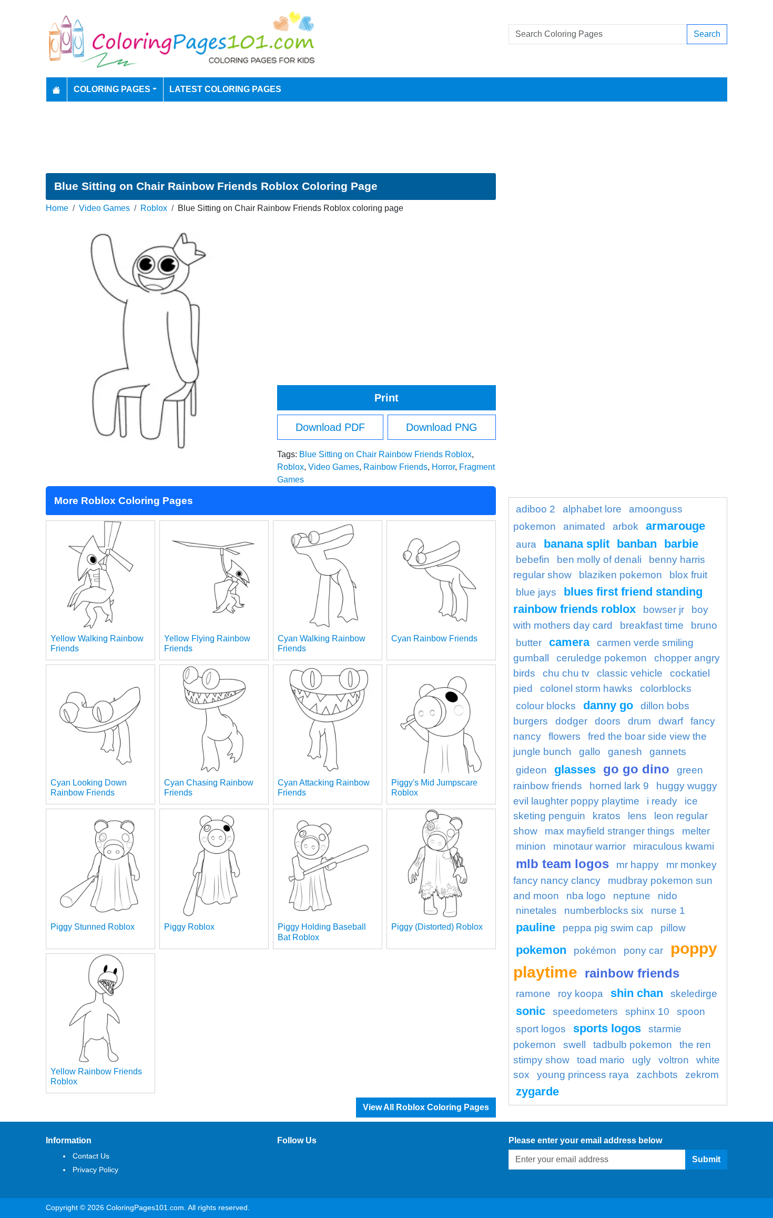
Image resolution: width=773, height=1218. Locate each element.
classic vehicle (630, 673)
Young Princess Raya (583, 1074)
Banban (637, 543)
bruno (704, 625)
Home (57, 208)
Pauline (535, 927)
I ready (662, 801)
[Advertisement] (386, 137)
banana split (576, 543)
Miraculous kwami (673, 846)
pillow (673, 927)
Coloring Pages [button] (112, 89)
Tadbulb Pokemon (632, 1044)
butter (529, 642)
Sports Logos (607, 1028)
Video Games (104, 208)
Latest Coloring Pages (225, 89)
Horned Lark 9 (619, 785)
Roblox (153, 208)
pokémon (595, 950)
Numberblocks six (604, 910)
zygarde (537, 1091)
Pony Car (643, 950)
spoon (691, 1011)
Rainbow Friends (395, 466)
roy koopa (580, 993)
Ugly (641, 1059)
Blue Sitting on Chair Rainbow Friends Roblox (385, 454)
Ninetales (536, 910)
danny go (608, 705)
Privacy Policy (95, 1169)
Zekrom (702, 1074)
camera (569, 642)
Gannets (667, 751)
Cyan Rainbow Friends (434, 638)
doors (608, 721)
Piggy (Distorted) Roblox (437, 926)
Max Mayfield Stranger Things (610, 831)
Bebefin (533, 559)
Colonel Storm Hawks (586, 688)
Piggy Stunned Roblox (92, 926)
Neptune (631, 895)
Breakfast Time (652, 625)
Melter (696, 831)
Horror (443, 466)
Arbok (625, 526)
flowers (564, 736)
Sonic (530, 1011)
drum (639, 721)
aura (526, 544)
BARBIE (681, 543)
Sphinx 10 (647, 1011)
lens (637, 815)
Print (386, 398)
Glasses (575, 769)
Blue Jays (536, 592)
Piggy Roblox (189, 926)
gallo (590, 751)
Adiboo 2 (535, 509)
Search (707, 33)
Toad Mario (601, 1059)
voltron (673, 1059)
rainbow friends (632, 973)
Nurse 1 (668, 910)
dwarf (670, 721)
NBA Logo (586, 895)
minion (531, 846)
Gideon (531, 770)
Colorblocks (665, 688)
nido (667, 895)
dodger (571, 721)
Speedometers (585, 1011)
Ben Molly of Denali (599, 559)
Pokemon (541, 950)
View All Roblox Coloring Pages (426, 1107)
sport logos (541, 1028)
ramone (533, 993)
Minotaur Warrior (589, 846)
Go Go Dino (636, 769)
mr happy (637, 864)
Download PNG (441, 427)
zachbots (657, 1074)
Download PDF (330, 427)
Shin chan (637, 993)
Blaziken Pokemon (620, 574)
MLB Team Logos (562, 864)
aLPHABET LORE (592, 509)
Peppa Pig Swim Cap (608, 927)
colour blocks (546, 705)
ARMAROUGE (675, 525)
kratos (607, 815)
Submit (706, 1159)
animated (584, 526)
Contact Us (91, 1156)
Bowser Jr (663, 609)
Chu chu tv (566, 673)
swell (574, 1044)
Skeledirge (693, 993)
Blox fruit (688, 574)
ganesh (625, 751)
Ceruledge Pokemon (601, 657)
